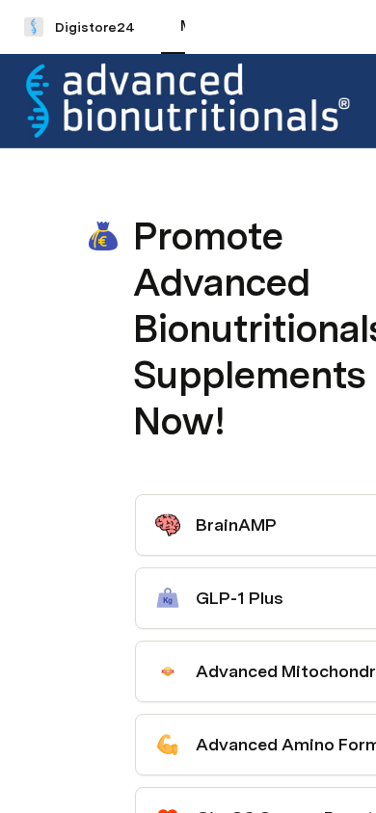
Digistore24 (95, 27)
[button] (145, 193)
